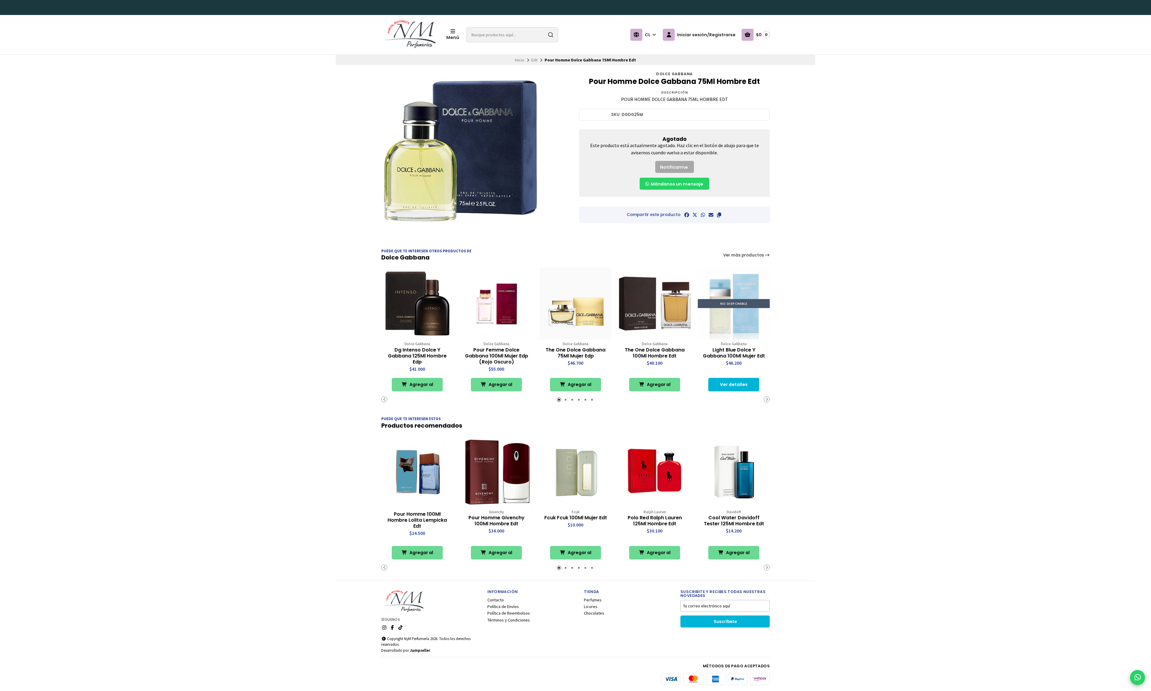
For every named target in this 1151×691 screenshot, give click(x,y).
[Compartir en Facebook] (687, 214)
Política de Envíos (503, 606)
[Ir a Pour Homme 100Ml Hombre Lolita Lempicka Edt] (417, 472)
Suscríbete (725, 621)
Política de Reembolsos (508, 613)
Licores (590, 606)
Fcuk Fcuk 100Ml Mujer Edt (575, 518)
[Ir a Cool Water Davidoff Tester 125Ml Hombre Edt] (734, 472)
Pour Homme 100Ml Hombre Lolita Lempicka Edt (417, 520)
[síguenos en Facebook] (392, 627)
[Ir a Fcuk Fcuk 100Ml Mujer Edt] (575, 472)
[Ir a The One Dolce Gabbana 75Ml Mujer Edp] (575, 304)
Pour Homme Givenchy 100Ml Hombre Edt (496, 521)
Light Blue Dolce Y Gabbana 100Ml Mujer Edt (734, 353)
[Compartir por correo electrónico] (711, 214)
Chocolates (594, 613)
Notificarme (674, 167)
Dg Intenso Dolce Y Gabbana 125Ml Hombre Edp (417, 356)
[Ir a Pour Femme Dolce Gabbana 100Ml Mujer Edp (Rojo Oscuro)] (496, 304)
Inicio (519, 60)
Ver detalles (734, 384)
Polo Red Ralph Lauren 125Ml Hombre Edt (655, 521)
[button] (719, 214)
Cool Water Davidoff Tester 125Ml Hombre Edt (734, 521)
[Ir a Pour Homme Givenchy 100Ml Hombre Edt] (496, 472)
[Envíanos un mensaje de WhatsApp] (1137, 677)
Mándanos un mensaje (676, 184)
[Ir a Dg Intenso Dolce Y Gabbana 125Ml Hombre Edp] (417, 304)
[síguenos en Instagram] (384, 627)
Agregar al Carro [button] (421, 386)
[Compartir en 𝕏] (695, 214)
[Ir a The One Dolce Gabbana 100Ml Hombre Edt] (655, 304)
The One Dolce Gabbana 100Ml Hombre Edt (655, 353)
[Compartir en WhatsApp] (703, 214)
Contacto (495, 600)
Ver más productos (744, 255)
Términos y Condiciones (508, 620)
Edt (534, 60)
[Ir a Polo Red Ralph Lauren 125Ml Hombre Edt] (655, 472)
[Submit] (550, 34)
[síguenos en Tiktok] (400, 627)
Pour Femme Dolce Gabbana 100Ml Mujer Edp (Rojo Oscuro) (496, 356)
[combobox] (512, 34)
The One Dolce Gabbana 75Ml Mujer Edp (575, 353)
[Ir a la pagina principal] (410, 35)
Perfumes (593, 600)
